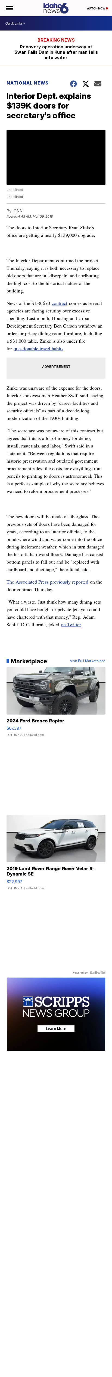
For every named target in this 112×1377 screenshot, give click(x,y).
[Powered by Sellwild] (97, 973)
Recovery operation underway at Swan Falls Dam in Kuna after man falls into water (56, 52)
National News (28, 83)
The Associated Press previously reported (47, 581)
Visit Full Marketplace (87, 661)
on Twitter (71, 624)
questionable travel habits (38, 348)
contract (59, 303)
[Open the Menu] (9, 8)
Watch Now (96, 8)
